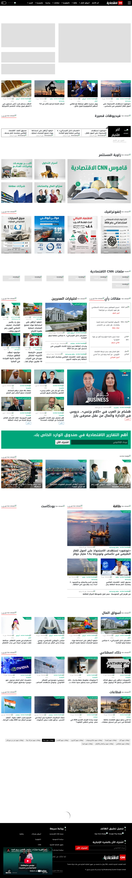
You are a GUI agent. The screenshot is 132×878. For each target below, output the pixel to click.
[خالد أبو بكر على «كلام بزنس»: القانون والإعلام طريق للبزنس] (49, 377)
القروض (17, 304)
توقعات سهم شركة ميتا (33, 740)
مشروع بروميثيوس (92, 658)
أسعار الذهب (27, 82)
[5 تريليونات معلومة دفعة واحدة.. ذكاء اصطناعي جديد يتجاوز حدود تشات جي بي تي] (83, 665)
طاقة (75, 3)
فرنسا (62, 398)
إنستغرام (28, 618)
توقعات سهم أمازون (77, 740)
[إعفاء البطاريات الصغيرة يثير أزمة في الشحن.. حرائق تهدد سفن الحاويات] (49, 704)
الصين (84, 461)
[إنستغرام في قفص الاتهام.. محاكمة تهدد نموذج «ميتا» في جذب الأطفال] (16, 625)
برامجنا (47, 3)
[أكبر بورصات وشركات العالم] (16, 169)
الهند (29, 698)
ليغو (40, 304)
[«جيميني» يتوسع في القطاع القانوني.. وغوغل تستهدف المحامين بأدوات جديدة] (49, 665)
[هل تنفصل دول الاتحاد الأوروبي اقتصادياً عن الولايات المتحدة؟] (49, 404)
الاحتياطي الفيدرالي (80, 304)
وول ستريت (94, 82)
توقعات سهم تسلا (48, 740)
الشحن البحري (60, 698)
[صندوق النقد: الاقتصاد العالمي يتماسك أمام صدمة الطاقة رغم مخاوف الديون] (116, 566)
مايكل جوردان (38, 334)
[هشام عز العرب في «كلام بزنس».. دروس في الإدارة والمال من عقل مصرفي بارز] (99, 387)
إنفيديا (29, 658)
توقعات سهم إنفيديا (111, 740)
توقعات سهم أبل (124, 740)
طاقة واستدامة (70, 354)
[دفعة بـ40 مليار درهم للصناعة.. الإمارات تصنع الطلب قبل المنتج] (16, 377)
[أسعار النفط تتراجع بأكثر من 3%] (49, 88)
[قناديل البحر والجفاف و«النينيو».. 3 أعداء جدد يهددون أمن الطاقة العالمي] (82, 566)
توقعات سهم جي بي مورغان (14, 740)
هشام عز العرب (126, 371)
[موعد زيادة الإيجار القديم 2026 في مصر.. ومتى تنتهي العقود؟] (83, 704)
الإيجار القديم (93, 698)
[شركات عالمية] (16, 192)
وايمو (18, 334)
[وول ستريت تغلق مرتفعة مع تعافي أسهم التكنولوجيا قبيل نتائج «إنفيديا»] (83, 88)
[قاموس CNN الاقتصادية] (99, 181)
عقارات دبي (127, 698)
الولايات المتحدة (37, 461)
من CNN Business (16, 319)
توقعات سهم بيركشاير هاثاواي (104, 744)
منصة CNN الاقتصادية (56, 871)
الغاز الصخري (126, 82)
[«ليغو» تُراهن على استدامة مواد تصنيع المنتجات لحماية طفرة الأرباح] (32, 309)
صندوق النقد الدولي (124, 560)
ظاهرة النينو (93, 560)
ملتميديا (116, 407)
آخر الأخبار (95, 3)
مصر (62, 371)
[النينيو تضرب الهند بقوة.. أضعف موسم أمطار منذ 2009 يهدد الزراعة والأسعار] (16, 704)
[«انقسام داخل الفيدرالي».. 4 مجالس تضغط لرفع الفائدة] (66, 317)
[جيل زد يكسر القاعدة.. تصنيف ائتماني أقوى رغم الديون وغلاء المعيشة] (10, 309)
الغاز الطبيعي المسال (24, 398)
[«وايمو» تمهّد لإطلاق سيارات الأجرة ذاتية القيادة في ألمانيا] (10, 339)
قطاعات (56, 3)
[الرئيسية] (114, 3)
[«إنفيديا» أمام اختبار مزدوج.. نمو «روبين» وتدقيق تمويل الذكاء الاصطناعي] (16, 665)
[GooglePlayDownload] (116, 834)
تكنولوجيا (66, 3)
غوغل (62, 658)
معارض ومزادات (38, 350)
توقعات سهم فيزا (87, 744)
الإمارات (28, 371)
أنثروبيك (128, 658)
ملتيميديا (40, 3)
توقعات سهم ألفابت (62, 740)
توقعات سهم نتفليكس (122, 744)
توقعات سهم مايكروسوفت (94, 740)
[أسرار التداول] (49, 169)
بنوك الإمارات (60, 618)
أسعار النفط (60, 82)
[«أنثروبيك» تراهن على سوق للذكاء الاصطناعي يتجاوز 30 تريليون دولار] (116, 665)
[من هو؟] (49, 192)
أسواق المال (85, 3)
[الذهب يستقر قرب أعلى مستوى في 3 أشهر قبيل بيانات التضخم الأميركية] (16, 88)
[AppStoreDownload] (101, 834)
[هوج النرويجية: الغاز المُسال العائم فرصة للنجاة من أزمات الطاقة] (16, 404)
